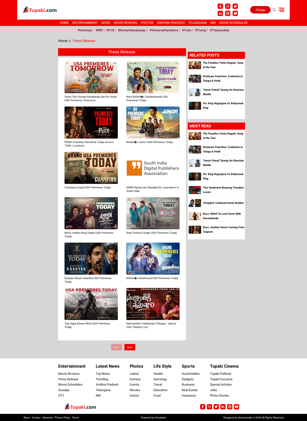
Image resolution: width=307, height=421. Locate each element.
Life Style (162, 366)
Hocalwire (160, 417)
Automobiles (191, 373)
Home (64, 23)
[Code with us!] (227, 13)
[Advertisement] (16, 137)
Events (134, 384)
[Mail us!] (235, 13)
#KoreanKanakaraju (132, 30)
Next (129, 347)
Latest (134, 373)
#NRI (99, 30)
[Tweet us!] (227, 6)
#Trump (200, 30)
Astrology (160, 379)
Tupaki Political (220, 373)
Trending (102, 379)
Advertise (47, 417)
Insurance (189, 395)
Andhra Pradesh (171, 23)
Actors (134, 395)
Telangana (197, 23)
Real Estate (190, 390)
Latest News (107, 366)
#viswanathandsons (163, 30)
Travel (158, 384)
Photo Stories (219, 395)
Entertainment (85, 23)
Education (161, 390)
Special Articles (221, 384)
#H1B (110, 30)
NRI (213, 23)
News (105, 23)
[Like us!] (220, 6)
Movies (135, 390)
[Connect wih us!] (220, 13)
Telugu (260, 10)
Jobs (213, 390)
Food (157, 395)
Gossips (63, 390)
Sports (188, 366)
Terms (75, 417)
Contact (36, 417)
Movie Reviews (125, 23)
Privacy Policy (62, 417)
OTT (61, 395)
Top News (103, 373)
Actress (135, 379)
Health (158, 373)
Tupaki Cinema (224, 366)
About (26, 417)
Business (188, 384)
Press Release (68, 379)
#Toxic (186, 30)
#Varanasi (85, 30)
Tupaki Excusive (221, 379)
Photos (147, 23)
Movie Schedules (233, 23)
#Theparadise (219, 30)
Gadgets (188, 379)
